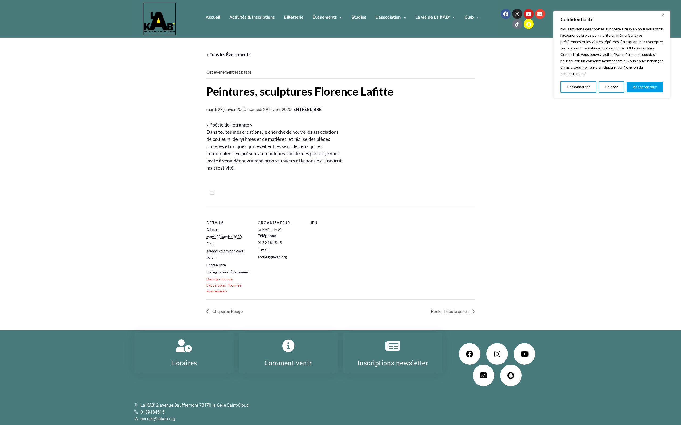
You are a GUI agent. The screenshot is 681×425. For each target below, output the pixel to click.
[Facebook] (506, 14)
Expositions (216, 285)
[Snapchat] (529, 24)
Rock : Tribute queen (450, 311)
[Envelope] (540, 14)
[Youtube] (529, 14)
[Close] (665, 15)
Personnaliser (578, 87)
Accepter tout (645, 87)
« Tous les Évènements (228, 54)
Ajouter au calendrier (237, 192)
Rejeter (611, 87)
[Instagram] (517, 14)
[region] (611, 54)
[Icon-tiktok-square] (483, 375)
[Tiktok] (517, 24)
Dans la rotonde (219, 279)
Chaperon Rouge (227, 311)
